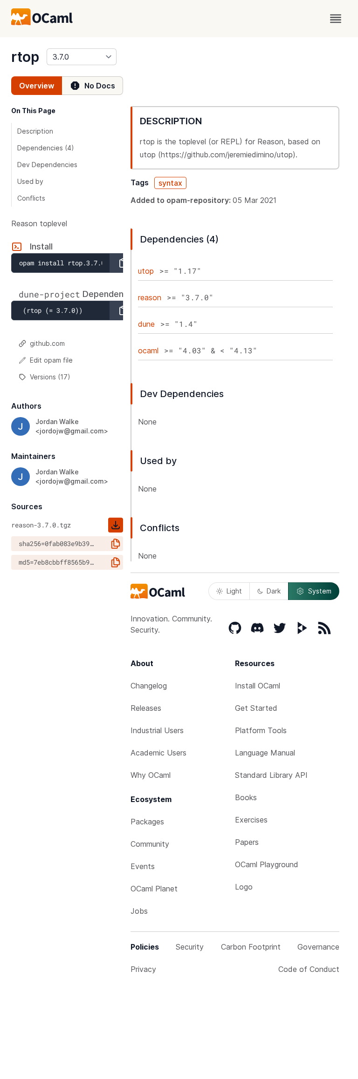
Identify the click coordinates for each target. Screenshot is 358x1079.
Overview (36, 85)
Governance (318, 946)
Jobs (139, 911)
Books (246, 797)
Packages (147, 821)
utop (146, 271)
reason (149, 297)
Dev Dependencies (47, 165)
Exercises (251, 819)
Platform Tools (261, 730)
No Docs (99, 85)
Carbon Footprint (251, 946)
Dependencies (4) (45, 148)
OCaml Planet (154, 888)
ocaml (148, 350)
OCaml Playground (266, 864)
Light (234, 591)
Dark (274, 591)
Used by (30, 181)
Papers (247, 842)
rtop (25, 56)
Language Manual (265, 752)
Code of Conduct (308, 969)
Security (190, 946)
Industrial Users (157, 730)
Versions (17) (50, 377)
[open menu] (335, 18)
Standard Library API (271, 775)
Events (143, 866)
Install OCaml (257, 685)
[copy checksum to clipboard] (115, 543)
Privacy (143, 969)
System (319, 591)
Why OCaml (151, 775)
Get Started (256, 708)
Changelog (149, 685)
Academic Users (158, 752)
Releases (146, 708)
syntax (170, 183)
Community (150, 844)
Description (35, 131)
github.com (47, 343)
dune (146, 324)
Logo (244, 886)
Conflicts (31, 198)
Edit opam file (51, 360)
